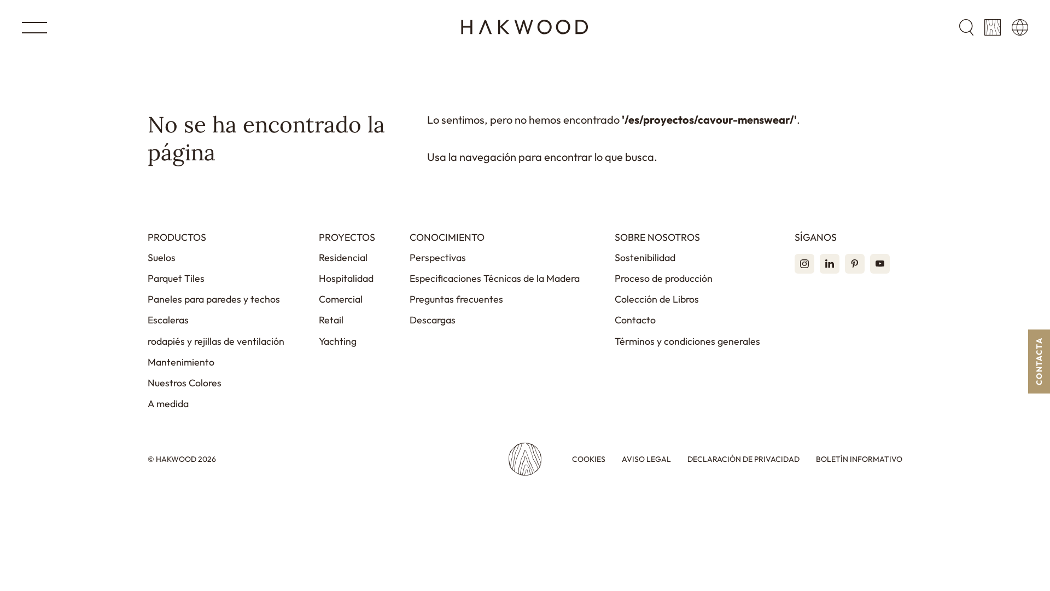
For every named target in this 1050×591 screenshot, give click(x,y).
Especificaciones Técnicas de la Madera (495, 278)
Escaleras (168, 320)
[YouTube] (880, 264)
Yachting (338, 341)
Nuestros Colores (184, 382)
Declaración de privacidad (743, 459)
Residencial (343, 257)
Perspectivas (438, 257)
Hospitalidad (346, 278)
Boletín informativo (859, 459)
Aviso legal (646, 459)
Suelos (162, 257)
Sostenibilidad (645, 257)
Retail (331, 320)
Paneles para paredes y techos (214, 299)
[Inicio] (525, 27)
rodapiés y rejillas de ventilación (216, 341)
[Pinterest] (855, 264)
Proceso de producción (664, 278)
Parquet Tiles (176, 278)
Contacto (635, 320)
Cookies (588, 459)
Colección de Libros (657, 299)
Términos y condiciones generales (687, 341)
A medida (168, 403)
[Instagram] (804, 264)
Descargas (433, 320)
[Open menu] (34, 27)
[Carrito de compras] (992, 27)
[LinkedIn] (829, 264)
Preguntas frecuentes (456, 299)
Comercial (341, 299)
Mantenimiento (181, 362)
